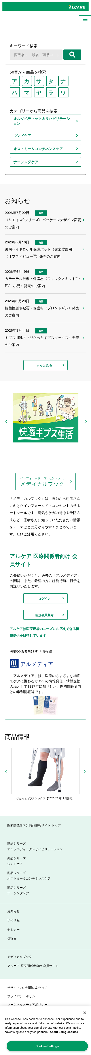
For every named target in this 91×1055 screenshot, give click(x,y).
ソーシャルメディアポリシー (27, 1004)
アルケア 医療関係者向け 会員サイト (33, 965)
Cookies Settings (47, 1046)
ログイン (44, 598)
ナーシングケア (25, 161)
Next (85, 421)
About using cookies (64, 1032)
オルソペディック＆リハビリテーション (41, 121)
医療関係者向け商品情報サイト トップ (34, 825)
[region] (45, 1030)
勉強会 (12, 938)
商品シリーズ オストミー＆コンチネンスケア (29, 875)
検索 (72, 54)
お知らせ (13, 911)
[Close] (84, 1013)
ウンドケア (22, 135)
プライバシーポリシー (22, 996)
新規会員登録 (44, 615)
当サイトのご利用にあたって (27, 987)
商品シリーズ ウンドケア (16, 861)
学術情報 (13, 920)
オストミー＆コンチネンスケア (38, 148)
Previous (6, 421)
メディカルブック (19, 956)
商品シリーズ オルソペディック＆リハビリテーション (35, 846)
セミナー (13, 929)
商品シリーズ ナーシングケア (18, 890)
